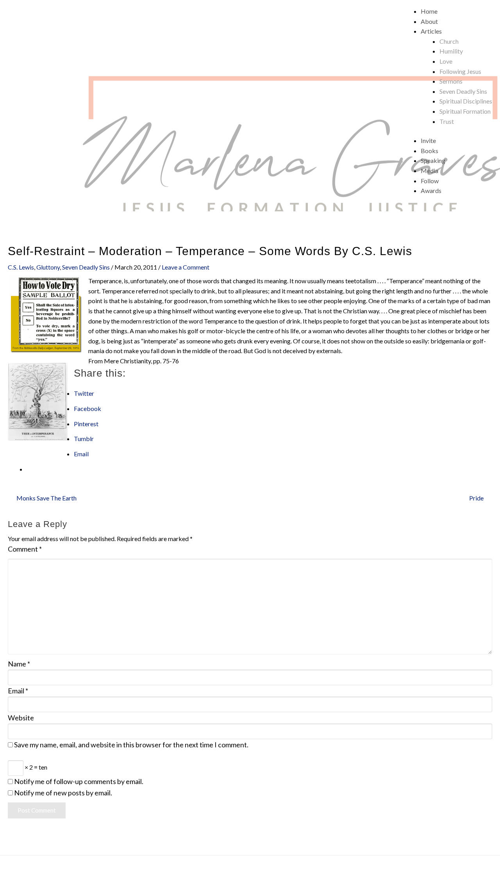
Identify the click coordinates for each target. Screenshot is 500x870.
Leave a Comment (185, 267)
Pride (476, 498)
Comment (25, 549)
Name (19, 663)
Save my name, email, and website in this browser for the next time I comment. (131, 744)
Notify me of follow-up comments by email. (78, 781)
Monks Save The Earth (46, 498)
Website (21, 717)
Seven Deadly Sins (86, 267)
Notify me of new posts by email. (63, 792)
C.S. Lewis (21, 267)
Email (18, 690)
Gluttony (48, 267)
